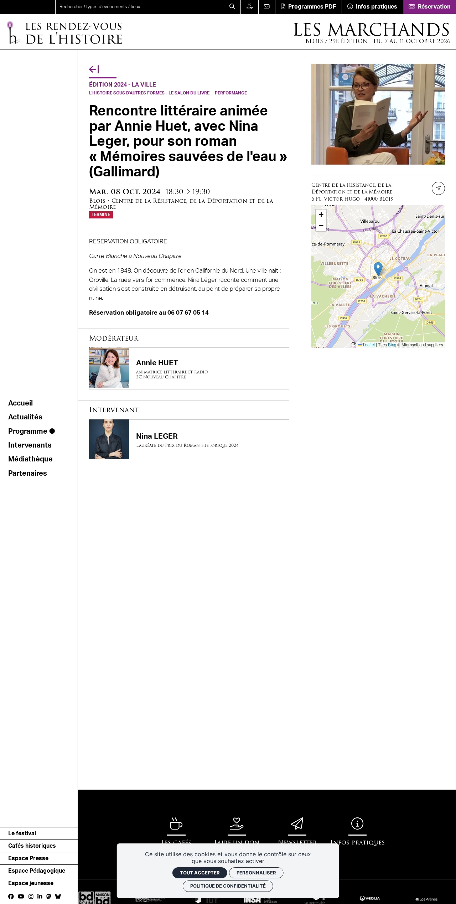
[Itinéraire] (438, 188)
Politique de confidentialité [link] (228, 886)
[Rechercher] (232, 7)
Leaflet (368, 344)
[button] (378, 269)
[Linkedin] (39, 896)
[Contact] (266, 7)
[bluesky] (58, 896)
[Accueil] (27, 7)
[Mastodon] (48, 896)
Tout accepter (200, 872)
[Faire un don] (249, 7)
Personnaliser (256, 872)
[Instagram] (30, 896)
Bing (392, 344)
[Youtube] (21, 896)
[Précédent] (94, 70)
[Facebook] (11, 896)
